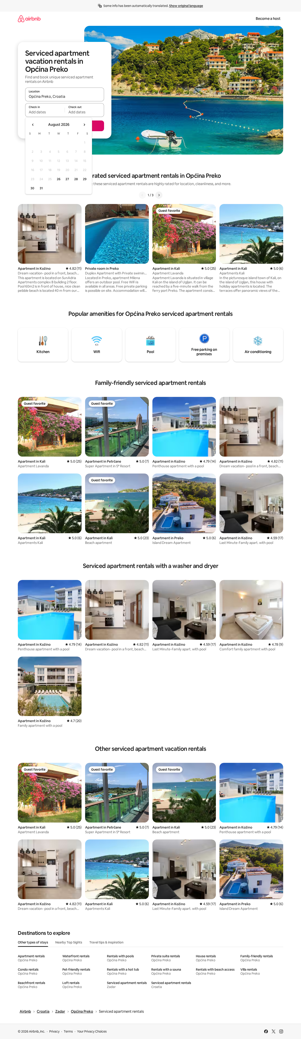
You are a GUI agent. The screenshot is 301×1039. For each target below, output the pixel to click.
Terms (68, 1031)
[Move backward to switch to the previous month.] (33, 124)
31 (41, 188)
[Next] (158, 195)
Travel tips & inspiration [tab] (106, 942)
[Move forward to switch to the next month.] (84, 124)
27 (67, 179)
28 (76, 179)
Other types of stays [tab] (33, 942)
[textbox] (45, 112)
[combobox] (64, 96)
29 (84, 179)
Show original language (186, 6)
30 (32, 188)
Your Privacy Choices (92, 1031)
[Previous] (142, 195)
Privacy (54, 1031)
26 (58, 179)
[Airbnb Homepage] (29, 19)
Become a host (268, 18)
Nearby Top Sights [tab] (68, 942)
